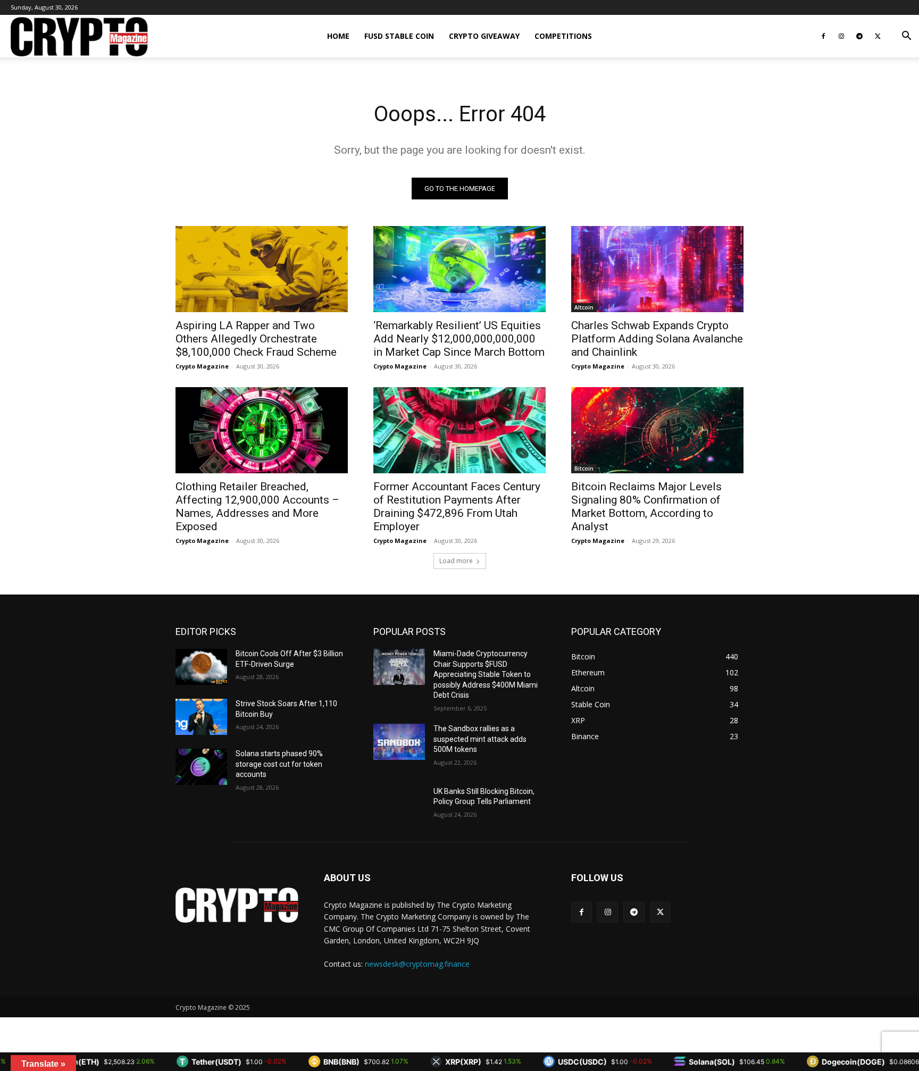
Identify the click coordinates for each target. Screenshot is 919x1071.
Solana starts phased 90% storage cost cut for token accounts (279, 764)
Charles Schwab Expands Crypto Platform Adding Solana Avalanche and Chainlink (657, 338)
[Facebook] (823, 36)
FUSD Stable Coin (399, 36)
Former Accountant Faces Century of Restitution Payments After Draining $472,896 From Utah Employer (456, 506)
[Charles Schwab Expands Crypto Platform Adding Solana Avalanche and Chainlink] (657, 269)
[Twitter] (877, 36)
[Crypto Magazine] (237, 905)
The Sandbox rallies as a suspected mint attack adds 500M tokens (480, 739)
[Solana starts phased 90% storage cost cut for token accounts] (201, 767)
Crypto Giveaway (484, 36)
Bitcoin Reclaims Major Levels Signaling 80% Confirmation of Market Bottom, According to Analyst (646, 506)
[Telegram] (859, 36)
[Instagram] (841, 36)
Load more (456, 560)
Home (338, 36)
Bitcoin (584, 468)
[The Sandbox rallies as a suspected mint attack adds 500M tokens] (399, 742)
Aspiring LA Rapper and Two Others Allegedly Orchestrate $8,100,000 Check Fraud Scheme (256, 338)
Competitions (563, 36)
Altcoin (584, 307)
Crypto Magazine (202, 366)
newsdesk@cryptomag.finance (417, 964)
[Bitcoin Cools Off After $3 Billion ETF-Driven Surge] (201, 667)
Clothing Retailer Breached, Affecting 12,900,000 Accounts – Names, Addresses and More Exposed (257, 506)
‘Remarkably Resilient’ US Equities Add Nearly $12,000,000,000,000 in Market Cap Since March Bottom (459, 338)
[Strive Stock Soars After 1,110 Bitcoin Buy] (201, 717)
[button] (906, 37)
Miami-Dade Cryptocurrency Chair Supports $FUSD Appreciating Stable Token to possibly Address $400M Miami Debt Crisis (485, 674)
